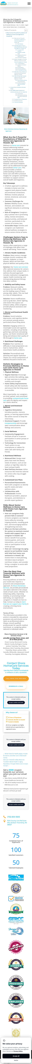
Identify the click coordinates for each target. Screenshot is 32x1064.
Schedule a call (16, 686)
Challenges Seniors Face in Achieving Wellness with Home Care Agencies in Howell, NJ (20, 47)
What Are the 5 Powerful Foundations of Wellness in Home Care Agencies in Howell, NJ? (16, 34)
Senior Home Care (12, 27)
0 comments (21, 27)
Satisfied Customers (18, 100)
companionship (10, 423)
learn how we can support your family (15, 603)
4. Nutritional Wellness (21, 68)
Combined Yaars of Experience (20, 99)
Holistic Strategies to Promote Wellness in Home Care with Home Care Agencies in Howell (20, 61)
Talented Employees (18, 102)
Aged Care (8, 131)
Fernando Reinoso (10, 25)
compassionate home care (15, 399)
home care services (21, 267)
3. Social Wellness (21, 67)
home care (16, 145)
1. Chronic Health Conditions (21, 50)
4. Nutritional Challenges (22, 57)
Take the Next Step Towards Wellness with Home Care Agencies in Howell (20, 77)
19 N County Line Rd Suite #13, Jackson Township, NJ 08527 (22, 96)
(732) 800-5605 (20, 93)
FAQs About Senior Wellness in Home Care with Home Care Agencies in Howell (20, 73)
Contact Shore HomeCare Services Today (18, 88)
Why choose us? (12, 712)
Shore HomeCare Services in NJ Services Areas (22, 81)
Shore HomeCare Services (14, 587)
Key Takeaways (20, 43)
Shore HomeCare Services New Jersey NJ (15, 129)
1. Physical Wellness (21, 63)
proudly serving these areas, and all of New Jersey (21, 84)
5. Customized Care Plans (22, 70)
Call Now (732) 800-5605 (16, 678)
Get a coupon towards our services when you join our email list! (15, 773)
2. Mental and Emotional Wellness (22, 65)
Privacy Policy (17, 1051)
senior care (17, 168)
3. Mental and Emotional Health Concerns (22, 56)
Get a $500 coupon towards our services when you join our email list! (18, 91)
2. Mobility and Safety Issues (21, 53)
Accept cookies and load (16, 702)
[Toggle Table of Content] (25, 30)
